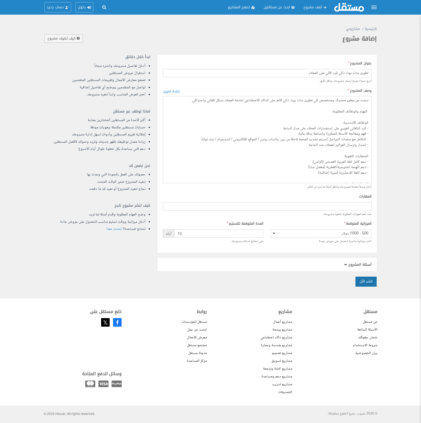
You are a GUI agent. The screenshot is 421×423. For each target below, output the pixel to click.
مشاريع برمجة (282, 329)
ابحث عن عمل (197, 329)
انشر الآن (366, 281)
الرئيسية (371, 29)
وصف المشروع (361, 91)
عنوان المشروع (361, 63)
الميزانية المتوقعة (359, 224)
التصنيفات (285, 392)
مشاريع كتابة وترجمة (277, 368)
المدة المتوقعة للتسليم (246, 224)
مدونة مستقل (197, 353)
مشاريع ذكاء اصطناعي (276, 337)
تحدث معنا (114, 229)
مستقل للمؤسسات (194, 322)
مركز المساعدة (197, 361)
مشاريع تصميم (282, 353)
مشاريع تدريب (282, 384)
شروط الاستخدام (365, 345)
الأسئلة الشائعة (367, 329)
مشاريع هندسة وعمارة (276, 345)
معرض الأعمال (197, 337)
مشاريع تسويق (281, 361)
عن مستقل (370, 322)
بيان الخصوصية (366, 353)
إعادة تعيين (171, 91)
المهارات (365, 196)
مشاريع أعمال (282, 322)
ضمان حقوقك (367, 337)
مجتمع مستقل (197, 345)
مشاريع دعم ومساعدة (276, 376)
